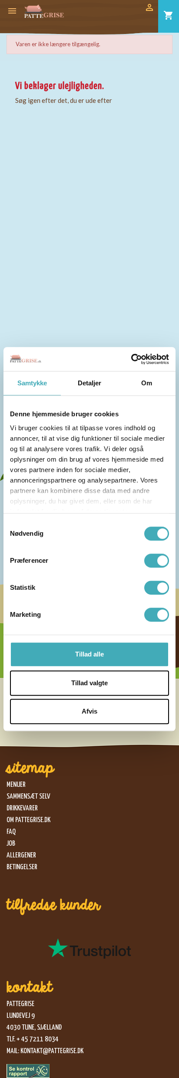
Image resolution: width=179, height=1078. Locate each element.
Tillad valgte (89, 683)
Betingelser (22, 867)
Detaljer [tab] (90, 383)
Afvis (89, 711)
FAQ (11, 832)
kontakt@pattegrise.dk (51, 1051)
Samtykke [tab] (32, 383)
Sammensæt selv (28, 796)
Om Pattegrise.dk (28, 820)
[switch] (156, 561)
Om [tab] (146, 383)
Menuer (16, 785)
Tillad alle (89, 654)
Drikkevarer (22, 808)
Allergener (21, 855)
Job (11, 843)
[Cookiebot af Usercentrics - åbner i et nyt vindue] (131, 359)
